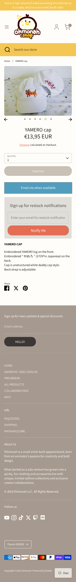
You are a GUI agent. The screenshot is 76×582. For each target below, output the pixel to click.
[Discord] (42, 517)
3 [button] (35, 119)
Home (7, 61)
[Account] (56, 25)
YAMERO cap (21, 61)
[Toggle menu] (7, 27)
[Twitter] (28, 517)
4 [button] (40, 119)
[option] (38, 91)
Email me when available (38, 188)
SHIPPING (10, 425)
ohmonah (26, 570)
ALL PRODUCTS (14, 384)
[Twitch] (35, 517)
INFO (7, 397)
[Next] (70, 119)
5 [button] (46, 119)
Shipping (24, 145)
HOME (8, 365)
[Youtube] (6, 517)
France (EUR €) (16, 544)
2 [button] (30, 119)
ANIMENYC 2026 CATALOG (21, 372)
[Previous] (5, 119)
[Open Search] (7, 49)
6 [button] (51, 119)
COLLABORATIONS (16, 391)
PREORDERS (12, 378)
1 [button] (25, 119)
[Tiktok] (21, 517)
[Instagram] (13, 517)
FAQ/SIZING (11, 418)
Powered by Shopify (42, 570)
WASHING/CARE (14, 431)
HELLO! (20, 342)
